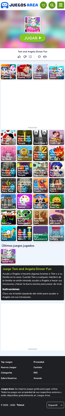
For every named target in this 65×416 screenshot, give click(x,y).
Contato (38, 367)
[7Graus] (20, 405)
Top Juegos (6, 362)
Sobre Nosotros (9, 378)
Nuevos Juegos (8, 367)
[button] (32, 24)
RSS (36, 372)
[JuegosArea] (19, 5)
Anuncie (38, 378)
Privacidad (39, 362)
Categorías (6, 372)
